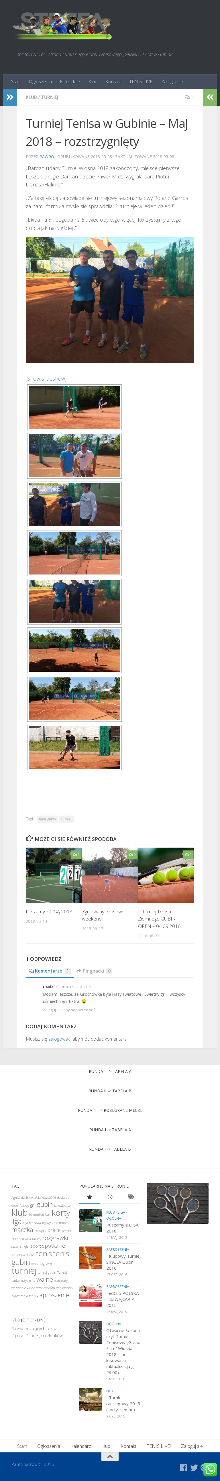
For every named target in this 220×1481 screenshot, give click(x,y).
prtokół (66, 1231)
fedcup (24, 1206)
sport (35, 1246)
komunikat (36, 1214)
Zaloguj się (172, 81)
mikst (63, 1223)
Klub (93, 81)
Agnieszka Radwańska (26, 1198)
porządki (40, 1231)
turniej (49, 97)
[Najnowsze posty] (110, 1197)
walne (44, 1279)
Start (16, 81)
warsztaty (61, 1281)
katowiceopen (63, 1206)
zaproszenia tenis (23, 1296)
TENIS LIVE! (141, 81)
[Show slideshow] (46, 378)
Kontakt (113, 81)
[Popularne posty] (89, 1197)
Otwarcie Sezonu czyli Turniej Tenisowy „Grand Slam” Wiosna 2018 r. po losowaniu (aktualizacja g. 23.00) (123, 1351)
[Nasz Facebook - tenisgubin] (184, 1468)
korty (61, 1212)
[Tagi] (130, 1197)
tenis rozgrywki (41, 1264)
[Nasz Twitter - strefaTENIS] (194, 1468)
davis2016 (49, 1198)
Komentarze (52, 971)
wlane (31, 1288)
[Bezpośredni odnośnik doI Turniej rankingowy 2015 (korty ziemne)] (90, 1399)
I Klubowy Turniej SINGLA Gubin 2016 (123, 1262)
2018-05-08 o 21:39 (76, 986)
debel (15, 1206)
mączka (22, 1229)
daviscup (63, 1198)
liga (16, 1221)
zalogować (59, 1039)
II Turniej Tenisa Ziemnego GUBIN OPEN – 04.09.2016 (159, 918)
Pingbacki (97, 971)
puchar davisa (21, 1239)
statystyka (18, 1255)
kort (47, 1214)
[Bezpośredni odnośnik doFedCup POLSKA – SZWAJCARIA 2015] (90, 1295)
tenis (44, 1253)
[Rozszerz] (10, 97)
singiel (24, 1247)
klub (31, 97)
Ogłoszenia (40, 81)
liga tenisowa (32, 1223)
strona (30, 1255)
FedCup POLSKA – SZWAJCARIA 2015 (122, 1299)
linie (55, 1223)
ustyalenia (28, 1281)
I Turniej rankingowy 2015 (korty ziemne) (123, 1403)
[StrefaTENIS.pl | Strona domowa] (62, 25)
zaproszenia (64, 1288)
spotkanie (53, 1245)
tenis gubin (47, 819)
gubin (45, 1204)
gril (33, 1205)
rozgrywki (55, 1238)
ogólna (113, 1218)
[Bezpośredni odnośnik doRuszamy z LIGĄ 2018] (90, 1220)
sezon (15, 1247)
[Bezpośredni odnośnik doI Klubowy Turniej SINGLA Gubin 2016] (90, 1258)
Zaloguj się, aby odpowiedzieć (69, 1009)
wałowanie (18, 1288)
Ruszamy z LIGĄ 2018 (49, 911)
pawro (47, 156)
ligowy (46, 1223)
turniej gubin (47, 1273)
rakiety (36, 1239)
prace (54, 1229)
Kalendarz (70, 81)
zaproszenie (53, 1295)
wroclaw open (45, 1288)
